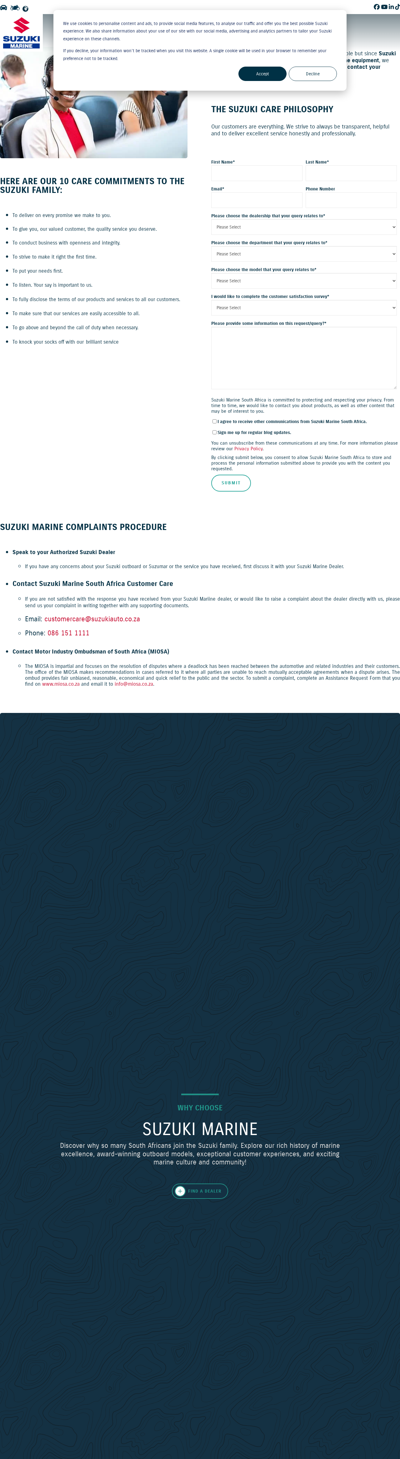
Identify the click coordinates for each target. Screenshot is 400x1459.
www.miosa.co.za (61, 684)
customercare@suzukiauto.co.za (92, 618)
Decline (313, 74)
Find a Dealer (204, 1191)
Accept (262, 74)
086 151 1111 (68, 633)
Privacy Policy (248, 449)
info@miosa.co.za (134, 684)
